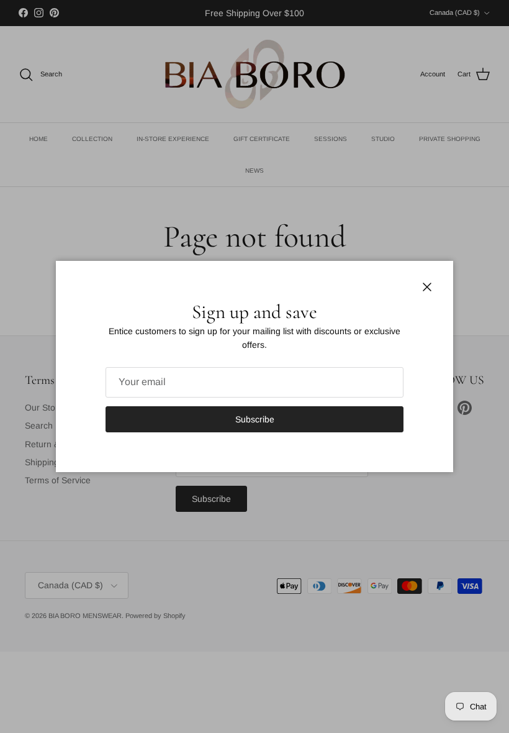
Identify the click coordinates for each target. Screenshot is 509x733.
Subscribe (254, 419)
